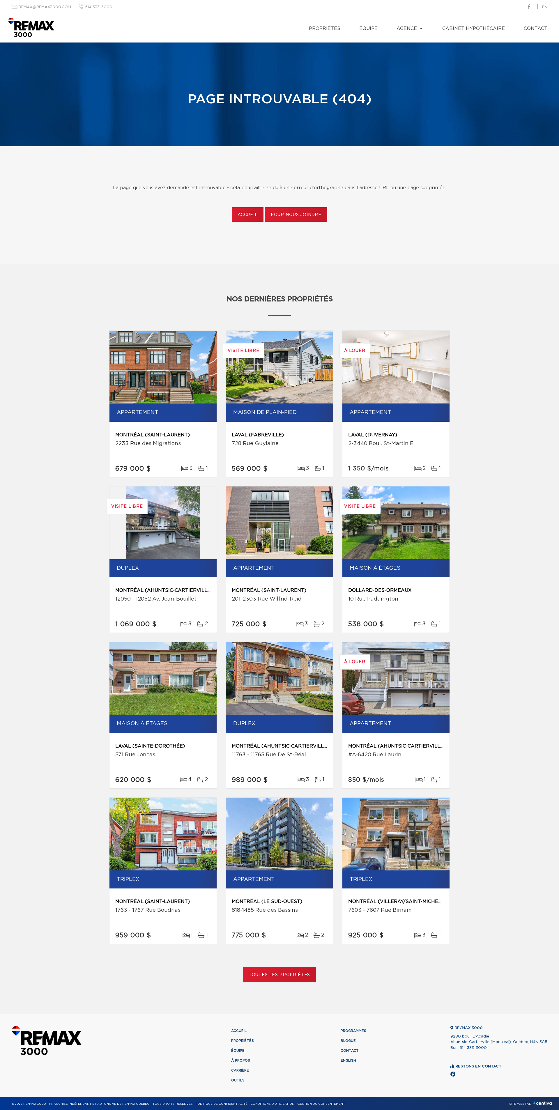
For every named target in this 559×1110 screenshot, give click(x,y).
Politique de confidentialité (221, 1103)
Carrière (240, 1070)
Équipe (368, 28)
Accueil (248, 215)
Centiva (542, 1103)
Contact (535, 28)
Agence (407, 28)
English (348, 1060)
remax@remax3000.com (45, 7)
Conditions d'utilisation (272, 1103)
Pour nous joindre (296, 215)
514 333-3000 (98, 7)
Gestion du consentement (321, 1103)
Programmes (353, 1031)
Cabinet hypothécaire (473, 28)
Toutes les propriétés (279, 975)
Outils (238, 1080)
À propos (240, 1060)
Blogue (348, 1040)
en (544, 7)
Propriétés (324, 28)
